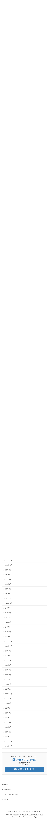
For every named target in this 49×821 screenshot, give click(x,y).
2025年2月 (7, 594)
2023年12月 (8, 641)
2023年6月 (7, 665)
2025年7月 (7, 575)
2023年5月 (7, 670)
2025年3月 (7, 589)
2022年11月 (8, 694)
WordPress (16, 814)
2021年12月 (8, 741)
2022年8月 (7, 708)
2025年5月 (7, 579)
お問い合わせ (6, 790)
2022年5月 (7, 717)
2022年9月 (7, 703)
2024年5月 (7, 627)
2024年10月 (8, 603)
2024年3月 (7, 632)
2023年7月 (7, 660)
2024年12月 (8, 598)
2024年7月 (7, 617)
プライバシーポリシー (10, 794)
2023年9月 (7, 651)
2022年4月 (7, 722)
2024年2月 (7, 636)
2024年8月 (7, 613)
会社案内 (5, 785)
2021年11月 (8, 746)
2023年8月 (7, 656)
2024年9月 (7, 608)
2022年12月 (8, 689)
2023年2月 (7, 679)
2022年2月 (7, 732)
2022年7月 (7, 713)
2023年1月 (7, 684)
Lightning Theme (28, 814)
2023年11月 (8, 646)
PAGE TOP (45, 793)
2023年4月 (7, 675)
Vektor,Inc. (26, 817)
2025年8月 (7, 570)
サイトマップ (6, 799)
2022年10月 (8, 698)
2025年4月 (7, 584)
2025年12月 (8, 560)
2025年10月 (8, 565)
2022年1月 (7, 737)
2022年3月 (7, 727)
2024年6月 (7, 622)
